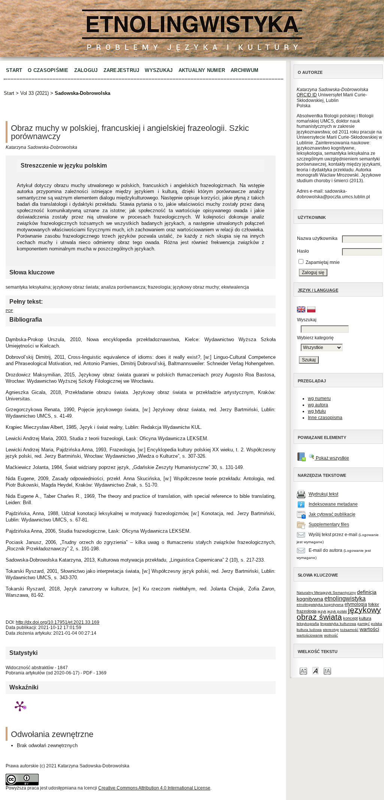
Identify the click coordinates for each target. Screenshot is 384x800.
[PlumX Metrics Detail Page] (20, 706)
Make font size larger (327, 670)
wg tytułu (317, 411)
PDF (9, 311)
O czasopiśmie (48, 70)
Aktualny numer (201, 70)
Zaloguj (86, 70)
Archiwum (244, 70)
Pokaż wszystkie (332, 458)
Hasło (303, 251)
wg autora (318, 404)
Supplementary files (329, 524)
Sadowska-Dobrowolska (82, 93)
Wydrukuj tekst (323, 494)
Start (14, 70)
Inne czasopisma (325, 417)
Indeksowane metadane (333, 504)
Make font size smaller (303, 670)
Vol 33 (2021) (34, 93)
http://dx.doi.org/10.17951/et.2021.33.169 (57, 622)
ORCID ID (307, 94)
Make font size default (315, 670)
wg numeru (319, 398)
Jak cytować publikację (332, 514)
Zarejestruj (122, 70)
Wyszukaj (158, 70)
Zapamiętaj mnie (323, 262)
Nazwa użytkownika (317, 238)
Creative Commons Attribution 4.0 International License (154, 788)
